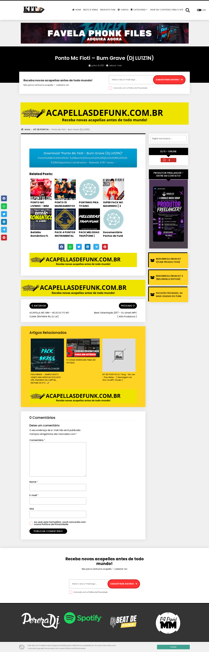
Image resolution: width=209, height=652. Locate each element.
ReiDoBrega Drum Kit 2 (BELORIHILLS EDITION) (169, 277)
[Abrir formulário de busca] (188, 10)
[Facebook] (61, 247)
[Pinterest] (105, 247)
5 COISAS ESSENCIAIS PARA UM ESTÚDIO (81, 361)
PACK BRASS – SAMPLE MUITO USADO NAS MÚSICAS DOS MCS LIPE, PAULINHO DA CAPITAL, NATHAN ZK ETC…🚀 (46, 378)
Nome (33, 482)
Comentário (37, 440)
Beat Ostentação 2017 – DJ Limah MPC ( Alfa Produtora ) (115, 314)
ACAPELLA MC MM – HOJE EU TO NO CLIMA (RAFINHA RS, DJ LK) (49, 314)
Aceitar (173, 647)
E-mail (34, 495)
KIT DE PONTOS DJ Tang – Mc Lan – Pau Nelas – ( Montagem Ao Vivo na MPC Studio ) (118, 377)
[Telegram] (96, 247)
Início (27, 129)
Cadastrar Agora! (168, 79)
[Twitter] (79, 247)
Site (31, 508)
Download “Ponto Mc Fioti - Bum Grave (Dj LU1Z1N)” (83, 157)
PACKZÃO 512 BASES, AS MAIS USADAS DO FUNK (169, 294)
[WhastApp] (70, 247)
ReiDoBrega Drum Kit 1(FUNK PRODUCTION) (168, 260)
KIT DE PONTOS (40, 129)
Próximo (127, 305)
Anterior (40, 305)
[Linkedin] (87, 247)
